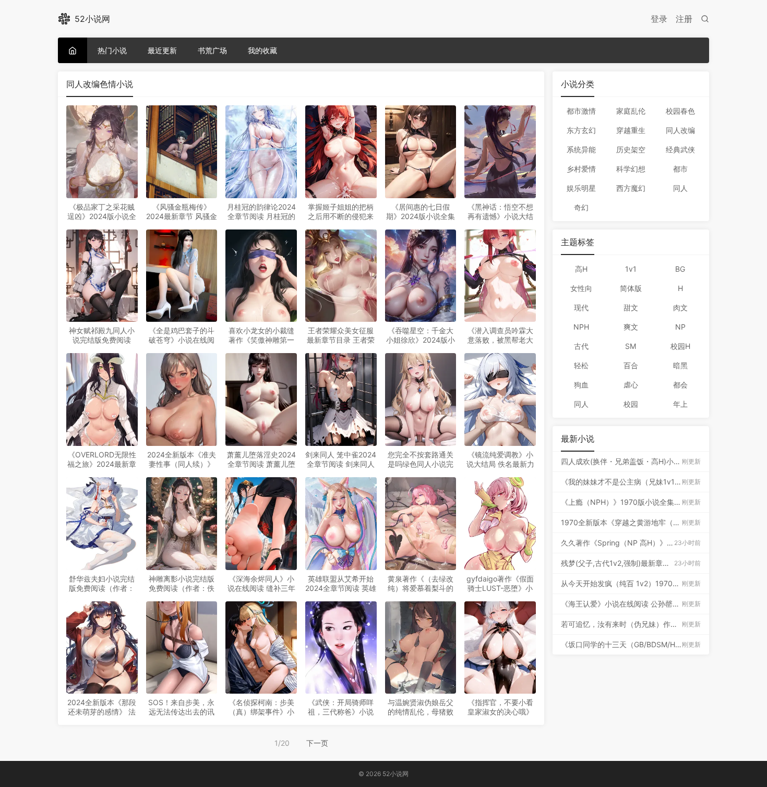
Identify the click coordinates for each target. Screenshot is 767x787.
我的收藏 (262, 50)
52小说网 (92, 19)
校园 (631, 403)
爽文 (631, 326)
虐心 (631, 384)
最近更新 (162, 50)
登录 (659, 19)
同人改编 (680, 130)
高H (581, 268)
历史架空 (630, 149)
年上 (680, 403)
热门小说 (112, 50)
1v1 (631, 268)
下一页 (317, 742)
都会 (680, 384)
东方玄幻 (581, 130)
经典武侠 (680, 149)
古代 (581, 346)
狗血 (581, 384)
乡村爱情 (581, 168)
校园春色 (680, 110)
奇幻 (581, 207)
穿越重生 (630, 130)
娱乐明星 (581, 188)
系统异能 (581, 149)
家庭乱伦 (630, 110)
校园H (680, 346)
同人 (680, 188)
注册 (684, 19)
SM (630, 346)
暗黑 (680, 365)
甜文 (631, 307)
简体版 (631, 288)
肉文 (680, 307)
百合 (631, 365)
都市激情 (581, 110)
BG (680, 268)
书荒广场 (212, 50)
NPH (581, 326)
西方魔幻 (630, 188)
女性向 (581, 288)
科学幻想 (630, 168)
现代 (581, 307)
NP (680, 326)
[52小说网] (72, 50)
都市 (680, 168)
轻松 (581, 365)
